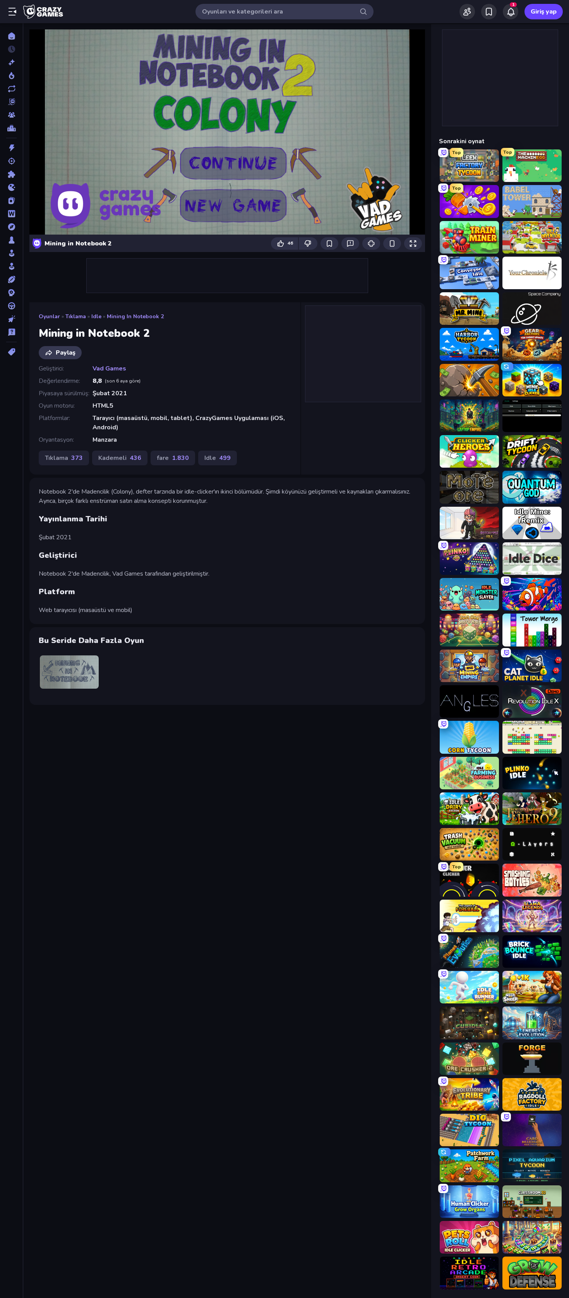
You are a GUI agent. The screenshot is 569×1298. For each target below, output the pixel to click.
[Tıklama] (11, 319)
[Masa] (11, 240)
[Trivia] (11, 332)
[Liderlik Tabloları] (11, 128)
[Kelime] (11, 213)
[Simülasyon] (11, 266)
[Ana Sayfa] (11, 36)
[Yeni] (11, 62)
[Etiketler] (11, 351)
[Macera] (11, 226)
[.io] (11, 187)
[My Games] (489, 11)
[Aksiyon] (11, 147)
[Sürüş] (11, 305)
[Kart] (11, 200)
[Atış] (11, 161)
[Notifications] (510, 11)
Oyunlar (49, 316)
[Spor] (11, 279)
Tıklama (75, 316)
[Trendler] (11, 75)
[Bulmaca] (11, 174)
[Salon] (11, 253)
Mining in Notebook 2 (135, 316)
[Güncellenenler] (11, 88)
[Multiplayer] (11, 115)
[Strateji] (11, 292)
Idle (96, 316)
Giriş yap (544, 11)
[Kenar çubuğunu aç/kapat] (12, 11)
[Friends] (467, 11)
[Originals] (11, 101)
